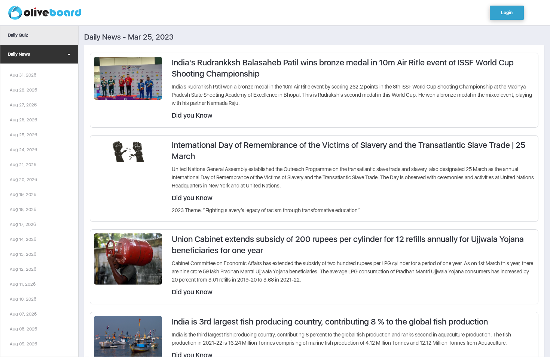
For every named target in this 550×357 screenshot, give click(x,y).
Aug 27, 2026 (23, 105)
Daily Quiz (18, 35)
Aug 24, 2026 (23, 149)
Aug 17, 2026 (23, 224)
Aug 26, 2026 (23, 119)
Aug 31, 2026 (23, 75)
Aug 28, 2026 (23, 90)
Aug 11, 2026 (23, 284)
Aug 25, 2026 (23, 134)
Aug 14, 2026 (23, 239)
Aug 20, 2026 (23, 179)
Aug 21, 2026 (23, 164)
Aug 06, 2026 (23, 329)
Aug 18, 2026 (23, 209)
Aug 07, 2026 (23, 314)
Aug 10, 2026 (23, 299)
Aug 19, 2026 (23, 194)
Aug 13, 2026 (23, 254)
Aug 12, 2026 (23, 269)
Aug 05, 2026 (23, 344)
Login (507, 12)
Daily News (19, 54)
